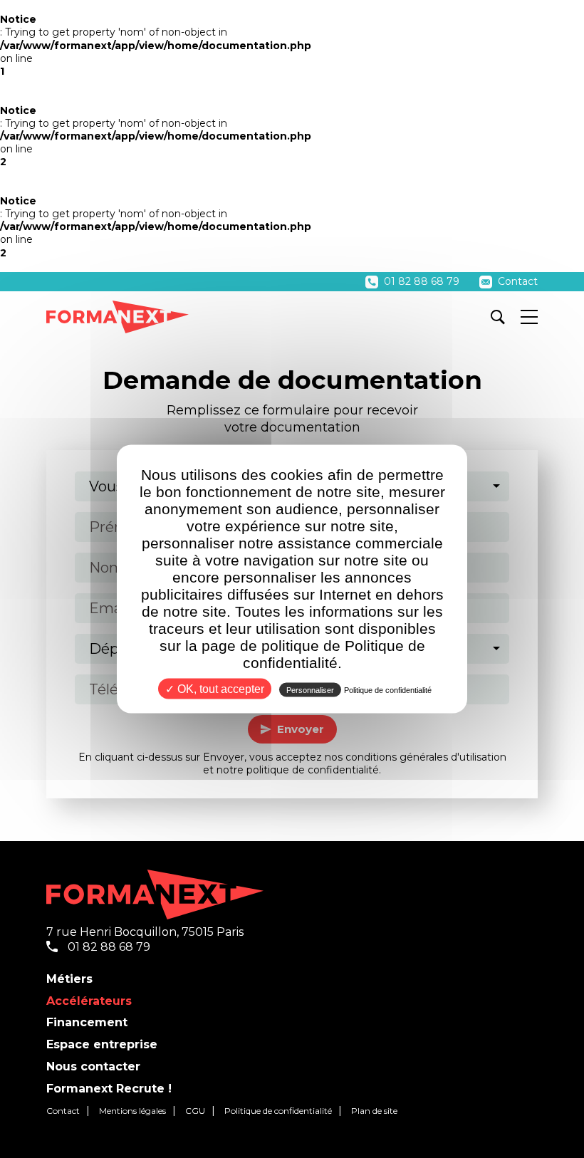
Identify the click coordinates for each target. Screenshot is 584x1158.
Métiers (69, 979)
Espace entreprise (101, 1044)
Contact (516, 281)
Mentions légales (132, 1110)
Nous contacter (93, 1066)
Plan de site (374, 1110)
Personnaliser (310, 690)
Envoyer (300, 729)
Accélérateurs (89, 1001)
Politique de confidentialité (278, 1110)
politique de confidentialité (312, 769)
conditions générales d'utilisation (425, 757)
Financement (86, 1022)
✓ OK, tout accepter (214, 689)
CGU (195, 1110)
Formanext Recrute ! (109, 1088)
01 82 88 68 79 (421, 281)
